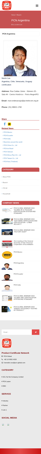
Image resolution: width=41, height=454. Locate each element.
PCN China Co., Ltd (10, 145)
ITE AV (5, 188)
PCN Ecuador (8, 135)
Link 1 (4, 410)
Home (13, 15)
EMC (4, 386)
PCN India (7, 139)
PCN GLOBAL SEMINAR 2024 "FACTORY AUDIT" (24, 231)
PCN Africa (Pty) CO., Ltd (12, 155)
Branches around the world (12, 142)
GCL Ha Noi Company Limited (12, 377)
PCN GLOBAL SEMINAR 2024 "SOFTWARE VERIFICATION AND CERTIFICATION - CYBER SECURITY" (25, 221)
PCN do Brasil (8, 148)
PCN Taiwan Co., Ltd (10, 158)
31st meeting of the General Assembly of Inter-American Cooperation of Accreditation (23, 242)
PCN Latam (6, 381)
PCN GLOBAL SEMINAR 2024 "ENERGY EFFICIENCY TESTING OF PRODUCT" (25, 308)
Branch (19, 15)
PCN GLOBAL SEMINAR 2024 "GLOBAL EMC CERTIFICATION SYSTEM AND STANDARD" (25, 297)
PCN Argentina (19, 263)
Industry (5, 401)
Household (6, 194)
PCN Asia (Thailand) (10, 161)
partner (5, 405)
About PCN (6, 177)
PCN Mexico (7, 132)
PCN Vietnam (8, 152)
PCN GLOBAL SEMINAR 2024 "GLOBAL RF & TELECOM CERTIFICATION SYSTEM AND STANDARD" (25, 210)
